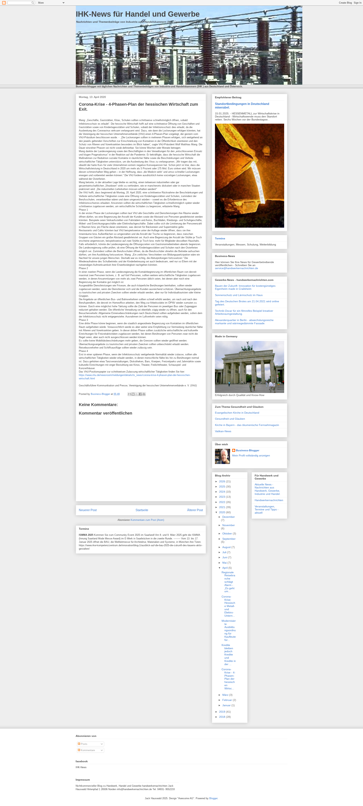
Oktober (227, 533)
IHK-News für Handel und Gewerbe (138, 14)
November (228, 525)
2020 (222, 512)
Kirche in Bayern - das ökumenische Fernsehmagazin (247, 424)
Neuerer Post (88, 510)
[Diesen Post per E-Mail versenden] (129, 394)
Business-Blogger (247, 450)
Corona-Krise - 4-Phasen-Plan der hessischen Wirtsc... (228, 679)
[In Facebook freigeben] (140, 394)
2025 (222, 486)
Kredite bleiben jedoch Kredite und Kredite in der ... (229, 655)
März (225, 694)
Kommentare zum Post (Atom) (147, 520)
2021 (222, 507)
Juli (224, 552)
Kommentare (87, 750)
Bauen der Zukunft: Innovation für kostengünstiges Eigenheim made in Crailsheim (245, 287)
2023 (222, 496)
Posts (83, 744)
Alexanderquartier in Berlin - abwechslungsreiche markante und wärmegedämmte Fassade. (244, 322)
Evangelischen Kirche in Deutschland (237, 412)
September (229, 538)
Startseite (142, 510)
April (225, 567)
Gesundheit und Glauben (230, 418)
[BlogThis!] (133, 394)
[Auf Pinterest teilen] (144, 394)
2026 (222, 481)
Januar (226, 705)
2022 (222, 502)
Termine (220, 238)
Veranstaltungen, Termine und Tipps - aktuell (266, 509)
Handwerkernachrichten (269, 500)
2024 (222, 491)
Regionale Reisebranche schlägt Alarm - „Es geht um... (228, 582)
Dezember (228, 516)
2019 (222, 711)
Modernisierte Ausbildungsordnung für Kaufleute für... (229, 630)
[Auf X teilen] (137, 394)
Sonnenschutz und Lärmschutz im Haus (239, 295)
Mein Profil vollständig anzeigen (251, 455)
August (226, 547)
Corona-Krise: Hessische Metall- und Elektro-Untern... (228, 606)
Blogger (213, 798)
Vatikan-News (223, 431)
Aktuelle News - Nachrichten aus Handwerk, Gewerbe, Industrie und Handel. (267, 489)
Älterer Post (195, 510)
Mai (224, 562)
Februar (227, 699)
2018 (222, 716)
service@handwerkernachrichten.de (236, 268)
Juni (225, 557)
